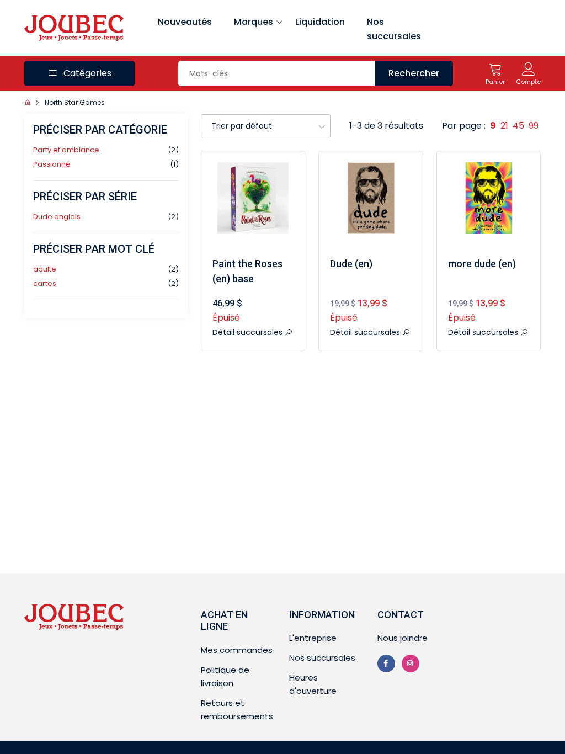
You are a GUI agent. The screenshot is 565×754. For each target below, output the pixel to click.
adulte (44, 269)
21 (504, 125)
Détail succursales (248, 332)
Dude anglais (57, 216)
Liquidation (320, 21)
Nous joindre (402, 638)
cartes (44, 283)
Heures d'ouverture (313, 684)
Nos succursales (394, 29)
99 (534, 125)
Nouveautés (185, 21)
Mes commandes (237, 650)
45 (518, 125)
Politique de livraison (225, 676)
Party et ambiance (66, 150)
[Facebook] (386, 663)
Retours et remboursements (237, 709)
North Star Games (75, 102)
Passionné (52, 164)
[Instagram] (410, 663)
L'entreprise (313, 638)
